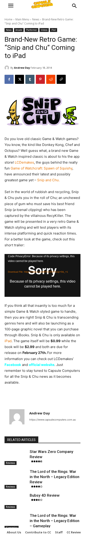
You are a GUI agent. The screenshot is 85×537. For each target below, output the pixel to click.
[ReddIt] (50, 79)
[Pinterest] (40, 79)
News (35, 19)
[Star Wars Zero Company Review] (16, 457)
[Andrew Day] (7, 67)
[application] (42, 275)
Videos (44, 29)
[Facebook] (9, 79)
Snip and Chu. (48, 180)
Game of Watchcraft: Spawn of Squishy (41, 168)
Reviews (10, 462)
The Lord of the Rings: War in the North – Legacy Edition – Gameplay (54, 520)
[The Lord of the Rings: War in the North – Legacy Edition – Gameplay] (16, 521)
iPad (53, 29)
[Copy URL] (61, 79)
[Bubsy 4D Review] (16, 501)
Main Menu (22, 19)
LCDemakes (24, 162)
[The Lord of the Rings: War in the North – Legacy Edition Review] (16, 477)
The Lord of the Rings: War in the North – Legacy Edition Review (54, 476)
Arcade (18, 29)
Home (8, 19)
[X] (19, 79)
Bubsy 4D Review (45, 495)
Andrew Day (22, 67)
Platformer (31, 29)
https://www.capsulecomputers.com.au (52, 419)
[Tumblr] (29, 79)
